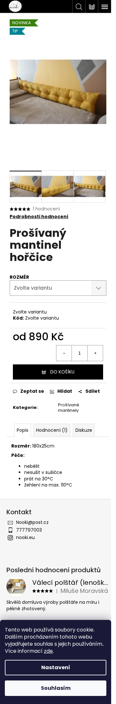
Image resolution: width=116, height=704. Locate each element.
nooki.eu (25, 537)
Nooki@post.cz (32, 522)
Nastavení (55, 667)
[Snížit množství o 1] (64, 353)
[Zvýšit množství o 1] (95, 353)
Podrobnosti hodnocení (39, 217)
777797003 (29, 530)
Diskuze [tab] (83, 430)
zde (48, 651)
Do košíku (62, 372)
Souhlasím (56, 688)
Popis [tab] (22, 430)
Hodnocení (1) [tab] (52, 430)
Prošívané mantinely (68, 407)
